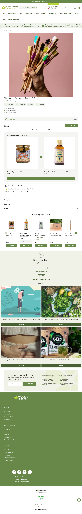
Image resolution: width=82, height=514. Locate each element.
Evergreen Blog (8, 434)
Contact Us (7, 429)
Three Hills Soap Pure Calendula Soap (55, 234)
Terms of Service (8, 452)
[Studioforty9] (41, 509)
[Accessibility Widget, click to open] (79, 500)
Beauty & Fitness (41, 271)
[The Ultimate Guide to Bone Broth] (61, 342)
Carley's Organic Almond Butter (16, 172)
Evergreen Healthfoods (41, 504)
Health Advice (41, 268)
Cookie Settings (8, 460)
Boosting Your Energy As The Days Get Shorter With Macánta (21, 319)
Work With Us (8, 437)
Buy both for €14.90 (41, 178)
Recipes (41, 275)
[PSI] (41, 500)
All (10, 30)
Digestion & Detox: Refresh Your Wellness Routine (21, 360)
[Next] (76, 233)
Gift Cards (7, 419)
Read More (21, 324)
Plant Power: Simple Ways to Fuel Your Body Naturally (61, 319)
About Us (6, 432)
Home (5, 30)
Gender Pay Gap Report (10, 440)
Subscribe (29, 383)
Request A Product (9, 417)
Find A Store (7, 450)
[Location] (66, 8)
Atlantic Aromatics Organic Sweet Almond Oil (56, 172)
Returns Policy (48, 506)
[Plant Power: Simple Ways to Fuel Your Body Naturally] (61, 301)
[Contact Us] (62, 8)
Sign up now (30, 189)
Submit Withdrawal (9, 457)
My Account (7, 411)
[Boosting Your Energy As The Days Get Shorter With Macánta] (21, 301)
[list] (41, 233)
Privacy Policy (42, 506)
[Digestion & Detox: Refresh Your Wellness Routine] (21, 342)
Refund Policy (8, 455)
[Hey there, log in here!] (49, 7)
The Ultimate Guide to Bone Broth (61, 360)
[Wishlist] (70, 8)
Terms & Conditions (34, 506)
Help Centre (7, 414)
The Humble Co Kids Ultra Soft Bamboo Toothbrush (70, 234)
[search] (20, 7)
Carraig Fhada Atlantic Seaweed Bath (40, 234)
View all (41, 283)
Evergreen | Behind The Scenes (41, 279)
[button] (41, 101)
